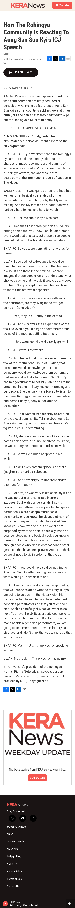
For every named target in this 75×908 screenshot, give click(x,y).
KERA (10, 833)
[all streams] (70, 903)
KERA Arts (12, 849)
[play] (5, 903)
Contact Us (13, 886)
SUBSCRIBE (37, 777)
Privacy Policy (14, 871)
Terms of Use (14, 879)
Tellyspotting (14, 856)
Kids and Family (15, 841)
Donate (64, 5)
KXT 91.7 (12, 864)
